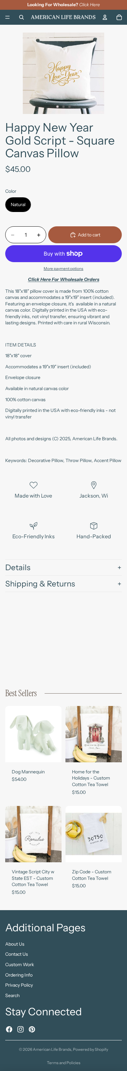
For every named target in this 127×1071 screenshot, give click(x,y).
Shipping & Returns (40, 583)
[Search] (21, 17)
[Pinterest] (32, 1029)
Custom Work (19, 964)
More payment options (63, 268)
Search (12, 995)
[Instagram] (20, 1029)
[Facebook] (9, 1029)
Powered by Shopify (90, 1049)
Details (17, 567)
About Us (14, 944)
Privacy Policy (19, 985)
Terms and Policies (63, 1062)
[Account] (105, 17)
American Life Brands (52, 1049)
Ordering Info (19, 975)
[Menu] (7, 17)
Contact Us (16, 954)
